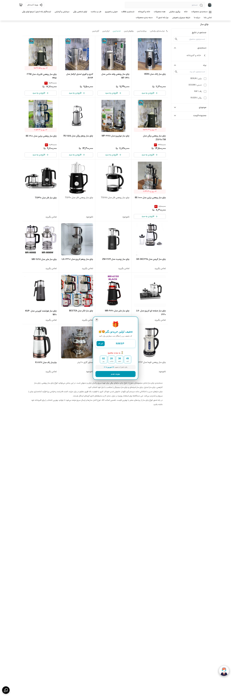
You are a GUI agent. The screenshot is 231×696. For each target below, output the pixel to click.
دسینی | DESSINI (195, 85)
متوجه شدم (115, 374)
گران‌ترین (95, 31)
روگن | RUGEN (196, 97)
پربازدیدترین (142, 31)
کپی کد (100, 344)
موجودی (202, 107)
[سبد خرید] (20, 5)
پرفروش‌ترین (129, 31)
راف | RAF (198, 91)
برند (204, 65)
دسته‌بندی (201, 48)
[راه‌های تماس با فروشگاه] (6, 690)
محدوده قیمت (199, 115)
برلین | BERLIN (196, 78)
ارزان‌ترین (105, 31)
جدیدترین (117, 31)
